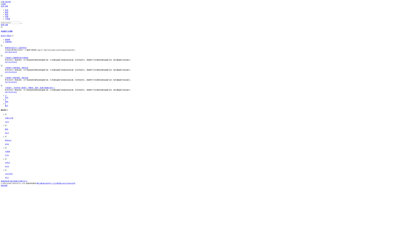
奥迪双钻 (4, 181)
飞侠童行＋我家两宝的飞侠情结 (16, 58)
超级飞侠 (17, 181)
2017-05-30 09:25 (11, 72)
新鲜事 (7, 40)
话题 (6, 17)
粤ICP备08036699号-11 (44, 183)
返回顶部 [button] (4, 185)
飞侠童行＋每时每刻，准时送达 (16, 68)
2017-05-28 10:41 (11, 92)
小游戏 (7, 19)
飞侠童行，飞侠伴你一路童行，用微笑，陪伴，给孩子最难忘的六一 (30, 88)
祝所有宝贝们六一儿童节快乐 (16, 48)
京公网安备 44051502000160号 (64, 183)
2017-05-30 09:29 (11, 62)
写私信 (8, 36)
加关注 (3, 36)
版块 (6, 12)
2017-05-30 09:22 (11, 82)
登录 (2, 6)
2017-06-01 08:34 (11, 52)
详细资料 (8, 42)
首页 (6, 10)
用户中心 (24, 181)
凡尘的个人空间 (6, 31)
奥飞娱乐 (11, 181)
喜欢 (6, 14)
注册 (6, 6)
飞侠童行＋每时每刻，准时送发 (16, 78)
